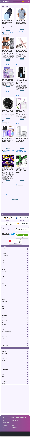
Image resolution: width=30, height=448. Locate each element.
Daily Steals (15, 378)
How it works (4, 425)
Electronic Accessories (15, 280)
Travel (12, 191)
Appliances (20, 92)
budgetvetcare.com (15, 358)
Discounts (15, 274)
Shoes (10, 190)
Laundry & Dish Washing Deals (15, 310)
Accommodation (15, 248)
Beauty (15, 258)
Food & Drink (4, 186)
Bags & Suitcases (11, 183)
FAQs (3, 420)
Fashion (15, 283)
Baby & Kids (7, 150)
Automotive (3, 183)
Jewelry (6, 188)
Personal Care (15, 324)
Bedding (13, 184)
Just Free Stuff (15, 379)
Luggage (15, 311)
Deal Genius (15, 271)
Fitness (15, 290)
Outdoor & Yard (6, 190)
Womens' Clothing (15, 345)
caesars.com (15, 351)
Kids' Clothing (15, 308)
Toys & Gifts (5, 151)
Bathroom (3, 184)
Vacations (15, 341)
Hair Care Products (11, 186)
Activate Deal (8, 30)
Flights (15, 292)
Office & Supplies (4, 121)
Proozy (15, 327)
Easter (5, 185)
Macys (15, 313)
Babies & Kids (15, 253)
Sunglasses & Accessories (15, 331)
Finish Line (15, 288)
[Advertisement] (15, 207)
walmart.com (15, 355)
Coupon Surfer (15, 381)
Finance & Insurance (15, 287)
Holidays (15, 299)
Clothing (7, 32)
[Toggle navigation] (29, 1)
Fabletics (15, 383)
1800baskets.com (15, 362)
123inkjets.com (15, 365)
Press (13, 423)
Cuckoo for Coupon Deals (4, 1)
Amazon (4, 32)
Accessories (4, 182)
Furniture (7, 186)
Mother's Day (5, 189)
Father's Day (9, 32)
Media (13, 425)
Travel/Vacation (15, 340)
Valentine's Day (4, 192)
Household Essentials (15, 304)
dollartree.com (15, 360)
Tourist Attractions (15, 334)
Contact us (4, 427)
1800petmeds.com (15, 369)
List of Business (14, 427)
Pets (9, 190)
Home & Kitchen (11, 120)
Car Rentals (15, 264)
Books (15, 262)
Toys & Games (15, 336)
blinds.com (15, 356)
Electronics (23, 92)
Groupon (15, 297)
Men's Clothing (15, 315)
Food (15, 294)
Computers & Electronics (15, 267)
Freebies (15, 295)
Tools (6, 191)
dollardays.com (15, 353)
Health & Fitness (4, 187)
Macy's (15, 367)
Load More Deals (15, 199)
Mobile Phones (15, 317)
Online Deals (19, 93)
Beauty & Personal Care (8, 184)
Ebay (15, 278)
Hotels (15, 303)
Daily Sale (15, 269)
